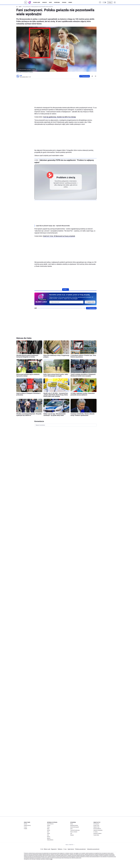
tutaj (51, 859)
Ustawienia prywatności (92, 849)
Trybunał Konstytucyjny (75, 830)
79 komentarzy (85, 76)
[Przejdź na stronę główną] (25, 3)
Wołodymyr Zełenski (97, 833)
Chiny (71, 828)
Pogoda (64, 2)
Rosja (48, 828)
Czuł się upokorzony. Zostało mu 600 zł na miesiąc (59, 117)
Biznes (70, 2)
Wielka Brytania (50, 839)
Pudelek (25, 828)
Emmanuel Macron (97, 828)
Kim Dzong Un (96, 823)
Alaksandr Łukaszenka (97, 830)
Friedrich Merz (96, 835)
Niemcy (48, 836)
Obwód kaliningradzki (74, 827)
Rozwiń (65, 289)
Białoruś (48, 838)
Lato (71, 833)
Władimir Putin (96, 827)
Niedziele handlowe (74, 825)
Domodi (25, 823)
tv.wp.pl (25, 827)
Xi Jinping (95, 831)
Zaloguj (109, 2)
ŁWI (21, 75)
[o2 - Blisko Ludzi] (30, 2)
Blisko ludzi (36, 2)
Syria (48, 831)
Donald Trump (96, 825)
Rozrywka (57, 2)
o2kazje (44, 2)
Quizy (50, 2)
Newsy (71, 823)
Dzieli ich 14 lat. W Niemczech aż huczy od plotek (59, 236)
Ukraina (48, 825)
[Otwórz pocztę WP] (100, 2)
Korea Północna (50, 823)
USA (48, 835)
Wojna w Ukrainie (73, 831)
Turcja (48, 827)
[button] (104, 2)
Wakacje (72, 835)
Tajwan (48, 833)
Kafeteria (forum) (27, 825)
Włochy (48, 830)
